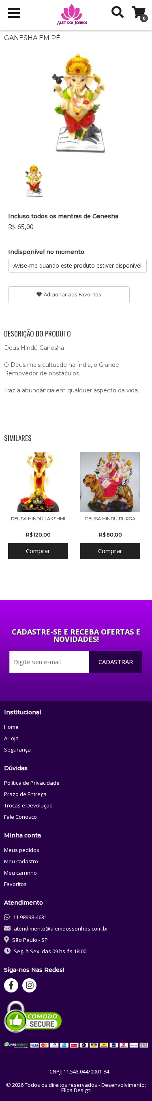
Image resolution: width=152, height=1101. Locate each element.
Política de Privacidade (32, 782)
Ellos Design (76, 1090)
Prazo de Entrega (25, 794)
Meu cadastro (21, 861)
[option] (33, 179)
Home (11, 726)
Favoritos (15, 884)
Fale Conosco (20, 816)
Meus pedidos (21, 850)
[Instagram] (29, 985)
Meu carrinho (20, 872)
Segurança (17, 749)
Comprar (38, 551)
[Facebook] (11, 985)
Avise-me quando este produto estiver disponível (77, 265)
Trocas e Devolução (28, 805)
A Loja (11, 738)
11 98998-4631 (30, 917)
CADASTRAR (115, 662)
